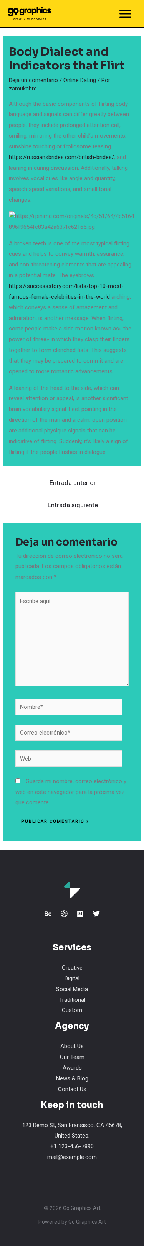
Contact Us (72, 1089)
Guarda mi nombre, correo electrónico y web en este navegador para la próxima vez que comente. (70, 792)
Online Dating (79, 80)
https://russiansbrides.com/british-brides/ (61, 157)
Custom (72, 1010)
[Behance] (48, 913)
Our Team (72, 1057)
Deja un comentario (33, 80)
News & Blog (72, 1078)
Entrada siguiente (73, 505)
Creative (72, 967)
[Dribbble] (64, 913)
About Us (72, 1046)
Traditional (72, 999)
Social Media (72, 989)
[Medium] (80, 913)
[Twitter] (96, 913)
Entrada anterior (73, 483)
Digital (72, 978)
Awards (72, 1067)
